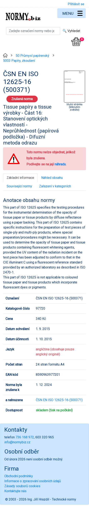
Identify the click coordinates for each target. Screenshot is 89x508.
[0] (76, 42)
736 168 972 (25, 437)
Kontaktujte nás (15, 491)
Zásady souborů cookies (22, 486)
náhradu (60, 164)
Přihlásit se (76, 4)
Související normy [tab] (19, 186)
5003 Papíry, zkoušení (19, 61)
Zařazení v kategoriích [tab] (55, 186)
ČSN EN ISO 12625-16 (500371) (59, 400)
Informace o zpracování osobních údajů (32, 481)
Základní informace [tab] (20, 178)
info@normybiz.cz (17, 442)
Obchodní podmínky (18, 476)
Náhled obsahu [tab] (52, 178)
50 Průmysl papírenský (32, 56)
